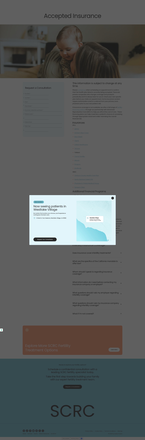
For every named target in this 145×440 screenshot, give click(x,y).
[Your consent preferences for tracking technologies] (1, 330)
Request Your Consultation (45, 239)
